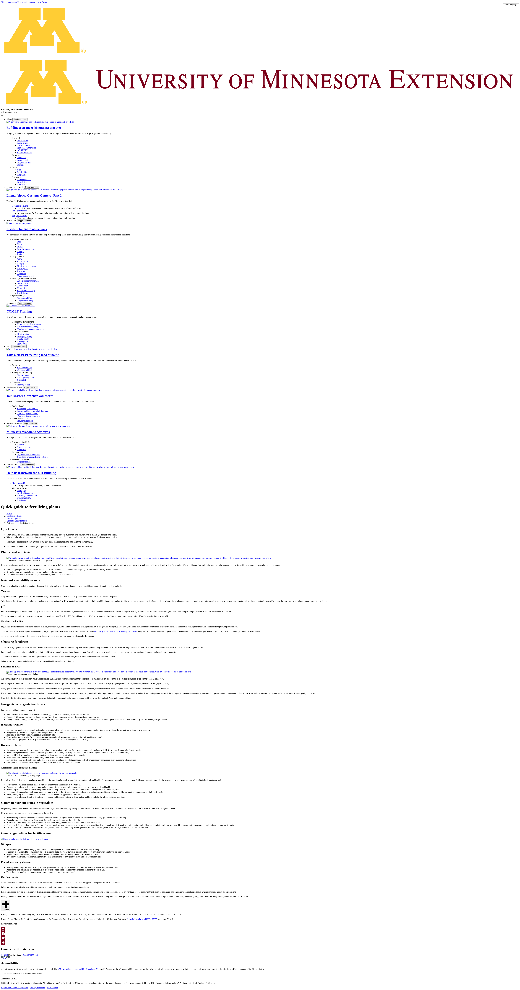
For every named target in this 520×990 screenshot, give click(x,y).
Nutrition (16, 382)
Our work (16, 138)
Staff (19, 170)
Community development (23, 322)
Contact (15, 167)
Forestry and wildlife (21, 442)
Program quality (24, 498)
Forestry (20, 445)
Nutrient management (26, 266)
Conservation (17, 452)
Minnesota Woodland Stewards (28, 432)
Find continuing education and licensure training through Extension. (46, 218)
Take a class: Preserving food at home (32, 355)
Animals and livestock (21, 239)
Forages (20, 264)
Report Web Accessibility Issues (14, 987)
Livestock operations (26, 249)
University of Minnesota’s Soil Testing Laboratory (115, 631)
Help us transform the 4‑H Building (31, 473)
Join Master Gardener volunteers (29, 396)
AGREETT (22, 150)
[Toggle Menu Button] (2, 115)
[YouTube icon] (5, 957)
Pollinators (21, 449)
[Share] (260, 942)
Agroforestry (22, 286)
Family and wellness (20, 331)
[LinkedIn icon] (9, 957)
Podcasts (21, 184)
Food (9, 346)
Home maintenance (20, 418)
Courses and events (20, 206)
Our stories (16, 177)
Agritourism (22, 283)
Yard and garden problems (28, 416)
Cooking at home (24, 367)
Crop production (19, 256)
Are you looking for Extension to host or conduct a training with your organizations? (53, 213)
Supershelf (21, 380)
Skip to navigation (9, 2)
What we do (22, 140)
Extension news (24, 179)
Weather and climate (20, 459)
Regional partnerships (26, 148)
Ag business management (28, 281)
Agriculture (11, 220)
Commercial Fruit (24, 298)
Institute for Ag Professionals (26, 229)
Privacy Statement (37, 987)
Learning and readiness (27, 495)
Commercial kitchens (26, 370)
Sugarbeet (21, 273)
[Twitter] (260, 938)
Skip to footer (41, 2)
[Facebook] (260, 934)
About (9, 119)
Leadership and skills (26, 493)
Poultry (20, 251)
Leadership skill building (27, 327)
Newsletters (22, 182)
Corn (19, 259)
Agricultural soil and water (28, 454)
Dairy (19, 244)
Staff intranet (52, 987)
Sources (5, 910)
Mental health (23, 339)
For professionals (19, 215)
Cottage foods (23, 375)
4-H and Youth (13, 464)
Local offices (22, 143)
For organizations (19, 211)
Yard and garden (19, 406)
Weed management (25, 276)
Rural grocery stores (26, 377)
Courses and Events (15, 187)
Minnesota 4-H (18, 483)
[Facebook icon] (2, 957)
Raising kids (22, 341)
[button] (40, 122)
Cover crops (22, 261)
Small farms (22, 293)
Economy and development (29, 324)
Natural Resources (14, 423)
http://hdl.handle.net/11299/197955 (142, 919)
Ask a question (23, 160)
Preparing (16, 365)
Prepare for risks (24, 462)
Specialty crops (18, 295)
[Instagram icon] (7, 957)
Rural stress (22, 344)
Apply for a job (23, 162)
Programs (21, 174)
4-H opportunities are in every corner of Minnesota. (39, 485)
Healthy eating (23, 385)
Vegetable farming (25, 300)
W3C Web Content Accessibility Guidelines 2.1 (78, 969)
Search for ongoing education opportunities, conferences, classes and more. (49, 208)
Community (11, 303)
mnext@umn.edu (30, 955)
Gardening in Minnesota (27, 408)
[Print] (260, 929)
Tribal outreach (23, 145)
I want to (16, 155)
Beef (19, 242)
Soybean (21, 271)
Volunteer (21, 157)
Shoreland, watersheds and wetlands (32, 457)
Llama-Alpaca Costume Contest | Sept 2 (34, 195)
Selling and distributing (22, 372)
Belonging (21, 490)
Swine (20, 254)
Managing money (24, 336)
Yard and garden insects (27, 413)
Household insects (25, 421)
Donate (20, 165)
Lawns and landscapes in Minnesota (32, 411)
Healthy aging (23, 334)
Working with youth (20, 488)
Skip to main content (26, 2)
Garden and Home (14, 387)
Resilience (21, 500)
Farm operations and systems (24, 278)
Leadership (22, 172)
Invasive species (24, 447)
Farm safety (22, 288)
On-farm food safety (26, 290)
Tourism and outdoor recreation (30, 329)
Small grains (22, 268)
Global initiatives (24, 153)
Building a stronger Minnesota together (33, 127)
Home (9, 513)
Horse (19, 246)
